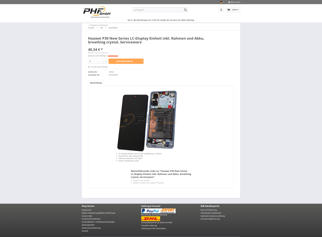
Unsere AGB (87, 216)
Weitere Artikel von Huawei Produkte (148, 183)
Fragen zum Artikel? (141, 180)
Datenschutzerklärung (91, 228)
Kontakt (85, 231)
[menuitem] (233, 2)
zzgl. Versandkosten (101, 53)
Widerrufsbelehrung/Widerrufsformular (98, 213)
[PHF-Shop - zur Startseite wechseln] (97, 12)
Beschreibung (96, 83)
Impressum (86, 210)
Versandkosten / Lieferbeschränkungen (98, 222)
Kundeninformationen (91, 219)
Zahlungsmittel (88, 225)
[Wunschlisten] (221, 9)
